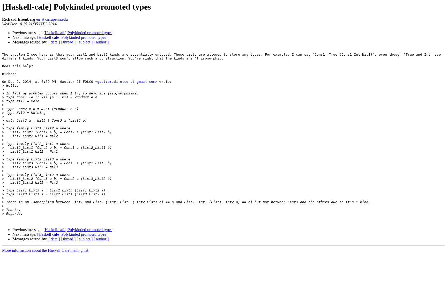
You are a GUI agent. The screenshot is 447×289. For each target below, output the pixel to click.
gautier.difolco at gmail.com (126, 82)
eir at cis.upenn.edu (52, 19)
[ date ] (54, 42)
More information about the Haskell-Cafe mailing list (45, 250)
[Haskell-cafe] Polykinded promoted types (77, 33)
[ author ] (101, 42)
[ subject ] (85, 42)
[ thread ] (68, 42)
